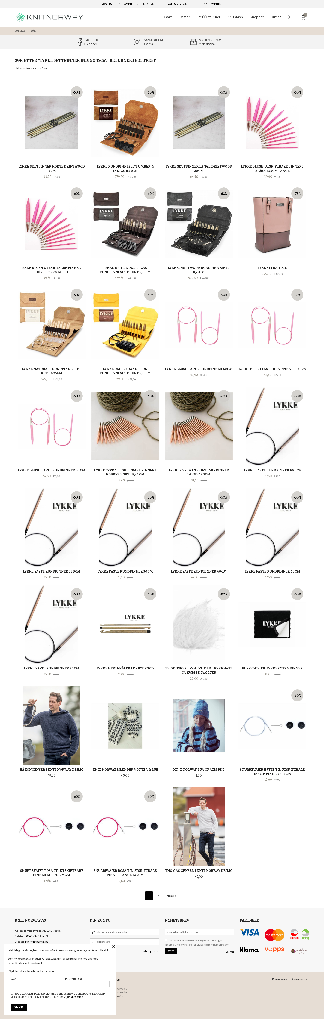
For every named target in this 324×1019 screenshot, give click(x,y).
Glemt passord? (151, 951)
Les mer (230, 951)
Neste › (171, 895)
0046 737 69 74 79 (37, 936)
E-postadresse (72, 978)
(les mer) (77, 997)
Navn (13, 978)
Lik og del (90, 43)
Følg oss (147, 43)
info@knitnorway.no (36, 941)
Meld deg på (207, 43)
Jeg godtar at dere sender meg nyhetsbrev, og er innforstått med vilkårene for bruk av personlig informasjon (197, 942)
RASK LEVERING (212, 4)
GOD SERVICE (176, 4)
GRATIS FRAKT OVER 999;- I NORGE (127, 4)
